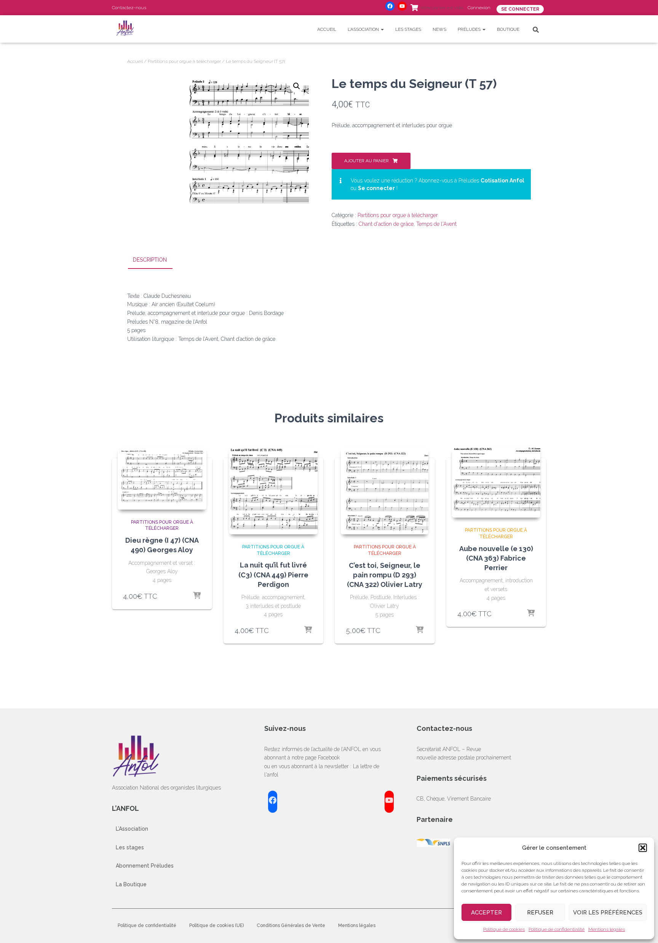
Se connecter (376, 188)
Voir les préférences (607, 912)
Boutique (508, 29)
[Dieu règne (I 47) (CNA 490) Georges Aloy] (162, 478)
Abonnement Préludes (145, 866)
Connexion (479, 7)
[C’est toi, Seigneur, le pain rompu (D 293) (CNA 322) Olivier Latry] (384, 490)
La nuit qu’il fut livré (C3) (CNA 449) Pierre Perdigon (273, 574)
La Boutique (131, 884)
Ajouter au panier (366, 160)
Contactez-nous (129, 7)
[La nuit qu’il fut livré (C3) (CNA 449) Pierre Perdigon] (273, 490)
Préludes (470, 29)
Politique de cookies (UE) (216, 925)
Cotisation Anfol (502, 180)
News (439, 29)
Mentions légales (606, 929)
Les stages (408, 29)
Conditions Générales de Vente (291, 925)
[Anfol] (126, 28)
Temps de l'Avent (436, 224)
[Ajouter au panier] (197, 596)
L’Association (364, 29)
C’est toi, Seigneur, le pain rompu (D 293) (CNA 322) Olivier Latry (384, 574)
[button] (643, 848)
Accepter (486, 912)
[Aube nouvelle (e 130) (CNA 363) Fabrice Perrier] (496, 482)
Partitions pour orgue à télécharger (184, 61)
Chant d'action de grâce (386, 224)
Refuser (540, 912)
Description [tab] (150, 260)
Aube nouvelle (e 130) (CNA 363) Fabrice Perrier (496, 558)
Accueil (326, 29)
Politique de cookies (504, 929)
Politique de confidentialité (557, 929)
